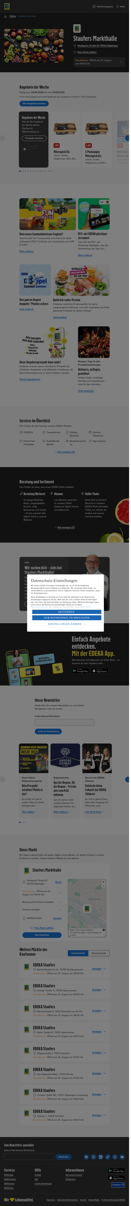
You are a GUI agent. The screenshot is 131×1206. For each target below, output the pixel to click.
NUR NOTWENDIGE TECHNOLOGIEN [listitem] (66, 617)
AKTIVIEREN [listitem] (66, 611)
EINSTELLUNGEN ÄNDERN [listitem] (64, 624)
